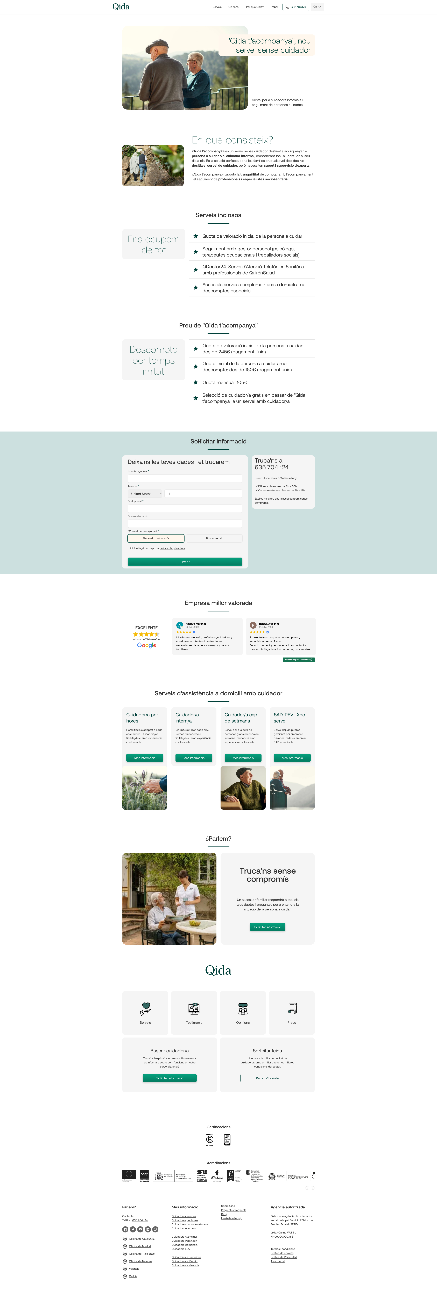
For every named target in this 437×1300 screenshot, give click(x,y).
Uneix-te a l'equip (231, 1218)
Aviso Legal (278, 1261)
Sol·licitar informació (267, 927)
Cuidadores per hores (185, 1220)
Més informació (144, 758)
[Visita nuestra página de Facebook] (125, 1229)
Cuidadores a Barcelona (186, 1257)
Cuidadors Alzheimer (184, 1236)
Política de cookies (282, 1252)
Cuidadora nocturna (184, 1228)
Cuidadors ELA (181, 1248)
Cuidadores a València (185, 1265)
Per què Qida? (255, 6)
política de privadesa (172, 548)
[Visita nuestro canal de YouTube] (140, 1229)
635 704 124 (140, 1220)
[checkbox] (185, 538)
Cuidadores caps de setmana (190, 1224)
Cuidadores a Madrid (185, 1261)
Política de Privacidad (284, 1257)
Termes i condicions (283, 1248)
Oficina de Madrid (140, 1246)
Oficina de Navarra (140, 1261)
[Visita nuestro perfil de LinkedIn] (148, 1229)
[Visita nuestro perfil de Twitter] (133, 1229)
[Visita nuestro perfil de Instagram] (155, 1229)
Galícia (133, 1276)
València (134, 1268)
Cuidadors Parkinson (184, 1240)
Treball (274, 6)
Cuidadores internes (184, 1216)
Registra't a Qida (267, 1078)
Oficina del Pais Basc (142, 1253)
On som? (233, 6)
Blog (224, 1214)
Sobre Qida (228, 1205)
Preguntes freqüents (233, 1209)
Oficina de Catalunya (141, 1238)
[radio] (156, 538)
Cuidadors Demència (185, 1244)
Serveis (217, 6)
